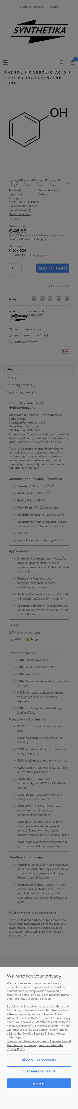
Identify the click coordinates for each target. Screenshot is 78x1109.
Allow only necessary (39, 1059)
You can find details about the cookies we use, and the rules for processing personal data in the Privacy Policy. (39, 1045)
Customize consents (39, 1071)
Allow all (39, 1083)
